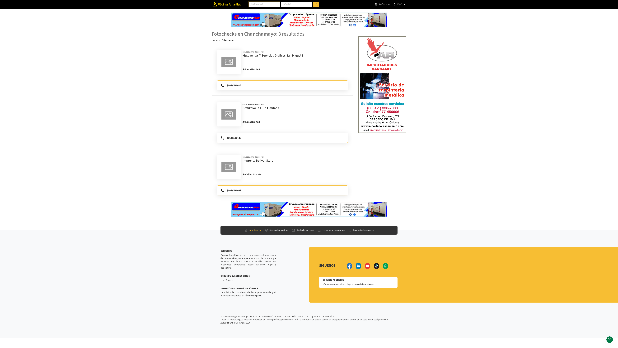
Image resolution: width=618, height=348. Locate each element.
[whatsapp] (385, 266)
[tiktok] (376, 266)
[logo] (229, 62)
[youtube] (367, 266)
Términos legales (253, 295)
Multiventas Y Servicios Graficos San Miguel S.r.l (275, 55)
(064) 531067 (234, 190)
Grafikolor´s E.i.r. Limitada (261, 108)
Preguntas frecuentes (363, 230)
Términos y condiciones (333, 230)
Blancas (229, 280)
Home (215, 40)
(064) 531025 (234, 85)
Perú (399, 4)
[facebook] (349, 266)
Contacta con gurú (305, 230)
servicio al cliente (365, 284)
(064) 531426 (234, 138)
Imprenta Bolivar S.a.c (258, 160)
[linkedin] (358, 266)
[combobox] (264, 4)
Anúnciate (384, 4)
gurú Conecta (254, 230)
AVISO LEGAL (226, 322)
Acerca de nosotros (279, 230)
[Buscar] (316, 4)
